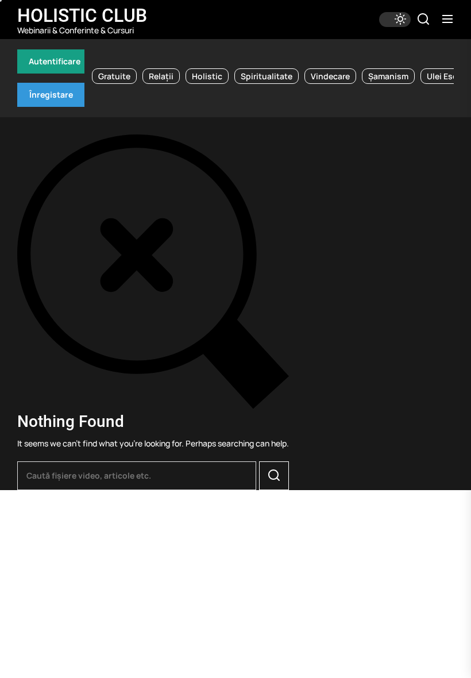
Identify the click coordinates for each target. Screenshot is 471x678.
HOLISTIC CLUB (82, 15)
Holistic (207, 76)
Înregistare (51, 94)
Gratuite (114, 76)
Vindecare (330, 76)
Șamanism (388, 76)
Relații (161, 76)
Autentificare (54, 61)
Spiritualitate (266, 76)
